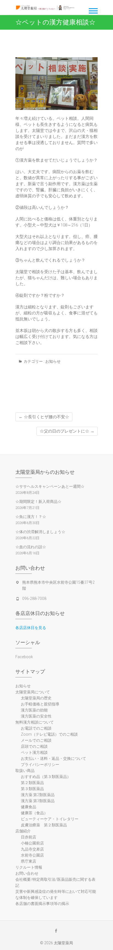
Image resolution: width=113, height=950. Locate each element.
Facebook (24, 657)
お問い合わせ (26, 873)
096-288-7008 (34, 598)
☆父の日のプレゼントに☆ (67, 431)
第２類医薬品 (32, 782)
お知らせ (53, 361)
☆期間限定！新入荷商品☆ (38, 501)
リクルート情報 (28, 867)
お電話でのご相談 (36, 728)
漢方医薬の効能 (34, 710)
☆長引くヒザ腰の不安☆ (44, 416)
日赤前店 (28, 837)
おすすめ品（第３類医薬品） (46, 776)
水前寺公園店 (32, 855)
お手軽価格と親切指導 (40, 704)
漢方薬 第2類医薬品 (38, 795)
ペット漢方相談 (34, 752)
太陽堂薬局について (32, 692)
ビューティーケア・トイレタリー (49, 819)
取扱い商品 (26, 770)
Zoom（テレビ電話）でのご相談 (49, 734)
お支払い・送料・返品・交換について (53, 758)
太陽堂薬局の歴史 (36, 698)
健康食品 (28, 807)
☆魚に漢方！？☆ (30, 516)
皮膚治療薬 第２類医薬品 (44, 825)
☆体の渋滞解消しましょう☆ (40, 532)
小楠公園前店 (32, 843)
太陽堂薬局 (63, 943)
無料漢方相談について (34, 722)
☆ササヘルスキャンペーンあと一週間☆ (49, 486)
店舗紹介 (23, 831)
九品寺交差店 (32, 849)
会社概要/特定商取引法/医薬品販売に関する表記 (55, 882)
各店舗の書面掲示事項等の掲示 (42, 903)
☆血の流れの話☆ (30, 547)
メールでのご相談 (36, 740)
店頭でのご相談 (34, 746)
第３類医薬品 (32, 788)
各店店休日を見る (30, 627)
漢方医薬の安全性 (36, 716)
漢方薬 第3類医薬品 (38, 801)
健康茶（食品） (34, 813)
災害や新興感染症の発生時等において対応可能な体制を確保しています (55, 894)
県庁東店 (28, 861)
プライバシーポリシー (40, 764)
